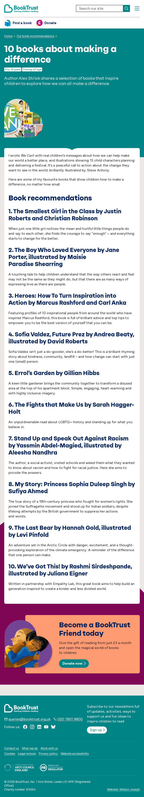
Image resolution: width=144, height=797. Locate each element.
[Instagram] (32, 727)
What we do (30, 748)
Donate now (73, 663)
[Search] (126, 8)
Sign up (96, 730)
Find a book (22, 23)
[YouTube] (46, 727)
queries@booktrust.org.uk (29, 719)
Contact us (11, 748)
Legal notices (27, 753)
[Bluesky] (53, 727)
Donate (50, 23)
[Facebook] (25, 727)
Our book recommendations (35, 36)
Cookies (9, 753)
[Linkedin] (39, 727)
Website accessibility (75, 753)
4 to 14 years (13, 69)
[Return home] (21, 8)
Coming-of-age (32, 69)
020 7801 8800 (70, 719)
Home (8, 36)
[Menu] (137, 8)
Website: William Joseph (123, 789)
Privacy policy (48, 753)
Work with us (49, 748)
